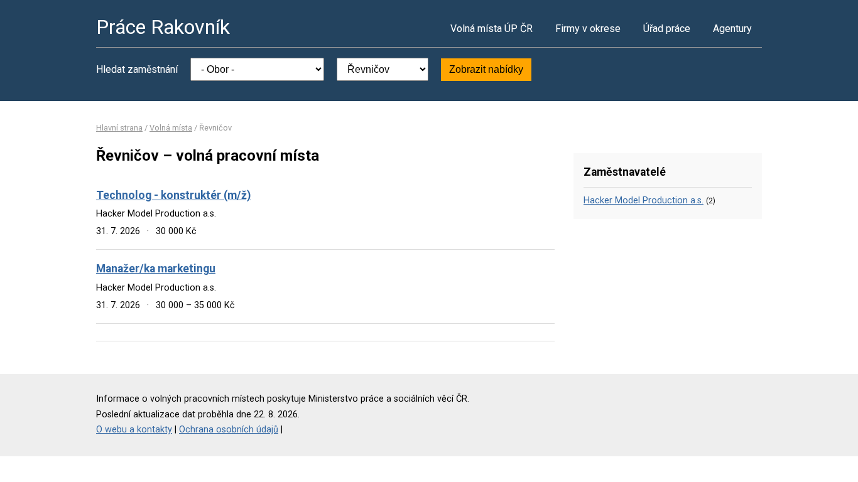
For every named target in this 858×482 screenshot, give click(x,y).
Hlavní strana (119, 127)
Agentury (732, 29)
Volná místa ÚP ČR (491, 29)
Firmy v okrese (588, 29)
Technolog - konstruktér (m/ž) (173, 195)
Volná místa (170, 127)
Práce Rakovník (163, 27)
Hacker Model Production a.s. (643, 200)
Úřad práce (666, 29)
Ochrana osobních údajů (228, 429)
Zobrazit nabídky (486, 69)
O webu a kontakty (134, 429)
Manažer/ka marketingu (155, 268)
